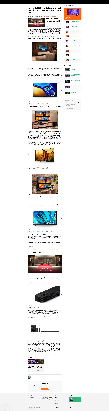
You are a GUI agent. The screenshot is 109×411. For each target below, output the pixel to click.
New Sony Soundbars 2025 (69, 108)
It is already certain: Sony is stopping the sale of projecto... (40, 367)
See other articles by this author (36, 378)
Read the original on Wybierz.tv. (51, 16)
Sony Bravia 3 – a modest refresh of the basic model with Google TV (72, 105)
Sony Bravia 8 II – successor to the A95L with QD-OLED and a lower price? (72, 100)
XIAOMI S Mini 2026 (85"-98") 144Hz (75, 45)
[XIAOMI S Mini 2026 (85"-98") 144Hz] (67, 46)
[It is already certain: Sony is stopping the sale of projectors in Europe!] (40, 361)
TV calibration (61, 1)
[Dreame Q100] (67, 41)
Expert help (77, 1)
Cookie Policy (57, 407)
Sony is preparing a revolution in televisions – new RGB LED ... (31, 368)
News (56, 397)
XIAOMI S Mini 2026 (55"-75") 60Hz (75, 50)
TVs (50, 1)
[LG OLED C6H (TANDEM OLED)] (67, 22)
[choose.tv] (32, 2)
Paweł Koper (34, 14)
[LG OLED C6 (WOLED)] (67, 27)
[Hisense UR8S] (67, 32)
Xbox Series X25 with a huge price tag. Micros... (75, 92)
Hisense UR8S (73, 31)
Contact (56, 403)
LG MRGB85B (73, 59)
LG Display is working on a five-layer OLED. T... (75, 86)
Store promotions (57, 402)
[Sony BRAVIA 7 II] (67, 36)
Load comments (44, 389)
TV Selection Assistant (69, 1)
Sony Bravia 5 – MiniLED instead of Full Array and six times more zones (72, 102)
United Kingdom (31, 397)
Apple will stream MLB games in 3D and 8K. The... (75, 75)
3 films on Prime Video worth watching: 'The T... (75, 80)
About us (56, 405)
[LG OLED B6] (67, 55)
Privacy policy (71, 407)
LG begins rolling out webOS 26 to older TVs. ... (76, 69)
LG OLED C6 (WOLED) (74, 26)
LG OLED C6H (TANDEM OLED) (75, 21)
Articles (55, 1)
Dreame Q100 (73, 40)
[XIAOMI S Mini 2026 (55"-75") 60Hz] (67, 51)
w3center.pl (39, 407)
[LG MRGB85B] (67, 60)
